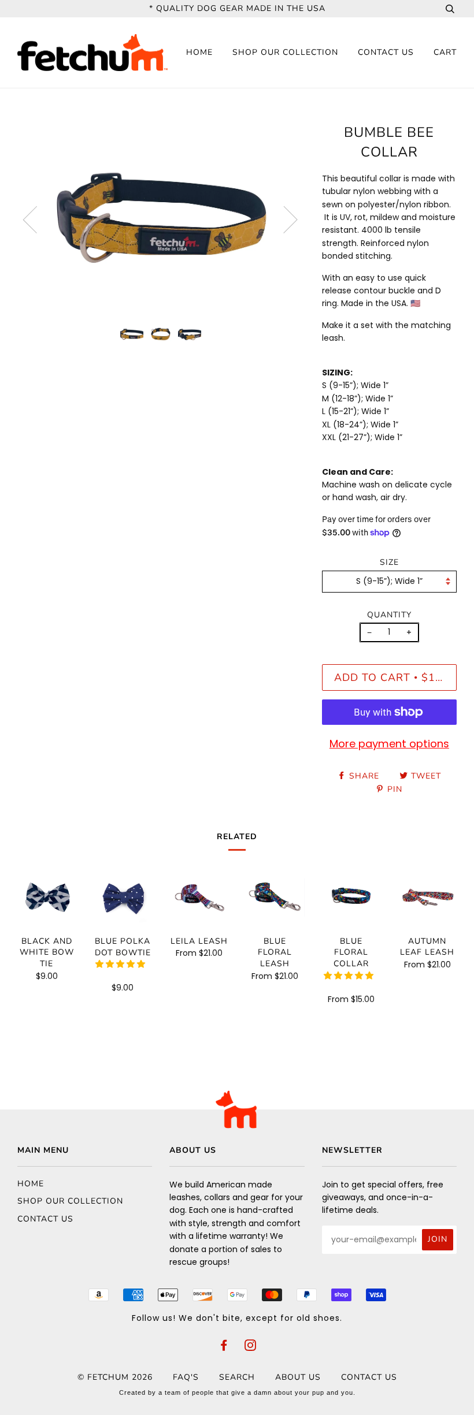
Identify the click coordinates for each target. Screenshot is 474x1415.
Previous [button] (37, 219)
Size (389, 562)
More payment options (389, 743)
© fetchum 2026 (115, 1377)
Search (237, 1377)
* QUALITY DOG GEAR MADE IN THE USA (237, 8)
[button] (121, 964)
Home (199, 52)
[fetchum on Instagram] (251, 1347)
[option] (161, 218)
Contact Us (386, 52)
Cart (445, 52)
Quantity (389, 614)
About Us (298, 1377)
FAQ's (186, 1377)
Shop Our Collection (285, 52)
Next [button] (283, 219)
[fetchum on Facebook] (224, 1347)
